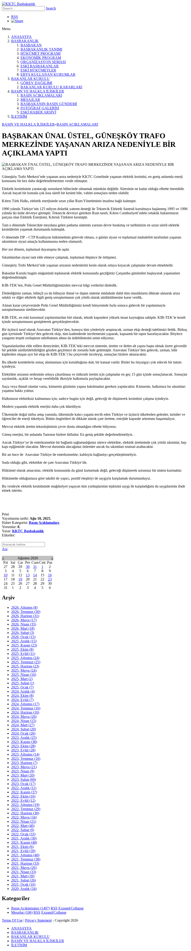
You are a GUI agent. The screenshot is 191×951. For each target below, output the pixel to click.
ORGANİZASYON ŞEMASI (43, 62)
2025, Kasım (24, 645)
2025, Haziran (25, 666)
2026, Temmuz (25, 612)
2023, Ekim (23, 746)
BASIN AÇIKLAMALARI (41, 95)
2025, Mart (22, 679)
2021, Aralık (24, 838)
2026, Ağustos (24, 607)
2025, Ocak (22, 687)
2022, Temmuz (25, 809)
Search (51, 8)
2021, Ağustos (25, 855)
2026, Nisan (23, 624)
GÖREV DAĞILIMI (36, 83)
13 (28, 575)
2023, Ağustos (25, 754)
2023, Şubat (23, 780)
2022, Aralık (23, 788)
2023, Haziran (24, 763)
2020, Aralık (24, 889)
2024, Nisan (23, 721)
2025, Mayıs (24, 670)
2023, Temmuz (25, 759)
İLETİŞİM (19, 116)
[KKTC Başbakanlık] (18, 4)
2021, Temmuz (25, 859)
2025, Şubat (22, 683)
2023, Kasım (24, 742)
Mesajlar (22, 912)
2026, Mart (22, 628)
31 (35, 567)
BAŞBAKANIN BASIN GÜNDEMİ (48, 104)
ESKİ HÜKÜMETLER (38, 70)
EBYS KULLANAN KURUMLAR (47, 74)
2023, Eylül (23, 750)
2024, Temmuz (25, 708)
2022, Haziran (25, 813)
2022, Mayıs (24, 817)
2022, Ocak (23, 834)
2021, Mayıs (24, 868)
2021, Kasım (24, 842)
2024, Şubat (23, 729)
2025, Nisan (23, 675)
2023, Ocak (23, 784)
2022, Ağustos (25, 805)
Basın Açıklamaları (44, 523)
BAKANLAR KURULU (30, 79)
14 (35, 575)
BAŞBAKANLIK (25, 41)
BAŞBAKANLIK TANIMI (41, 49)
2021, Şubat (23, 880)
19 (20, 579)
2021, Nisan (23, 872)
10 (5, 575)
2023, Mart (22, 775)
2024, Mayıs (24, 717)
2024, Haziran (25, 712)
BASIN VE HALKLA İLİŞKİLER (37, 91)
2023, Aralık (24, 738)
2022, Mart (22, 826)
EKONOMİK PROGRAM (40, 58)
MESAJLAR (30, 100)
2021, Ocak (23, 884)
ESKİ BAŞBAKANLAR (39, 66)
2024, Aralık (23, 691)
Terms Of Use (12, 920)
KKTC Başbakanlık (28, 531)
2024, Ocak (23, 733)
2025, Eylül (23, 654)
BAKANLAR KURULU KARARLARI (51, 87)
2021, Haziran (25, 863)
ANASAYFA (21, 37)
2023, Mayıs (24, 767)
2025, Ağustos (25, 658)
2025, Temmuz (25, 662)
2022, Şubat (22, 830)
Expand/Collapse (71, 908)
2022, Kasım (24, 792)
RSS (14, 17)
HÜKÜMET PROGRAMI (40, 53)
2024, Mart (22, 725)
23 (50, 579)
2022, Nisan (23, 821)
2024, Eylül (22, 700)
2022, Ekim (23, 796)
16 (50, 575)
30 (28, 567)
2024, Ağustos (25, 704)
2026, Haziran (25, 616)
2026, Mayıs (24, 620)
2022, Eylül (23, 800)
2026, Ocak (23, 637)
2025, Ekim (22, 649)
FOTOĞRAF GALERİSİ (39, 108)
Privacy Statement (38, 920)
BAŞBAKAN (31, 45)
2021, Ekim (22, 847)
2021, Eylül (23, 851)
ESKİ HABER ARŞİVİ (38, 112)
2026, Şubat (22, 633)
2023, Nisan (22, 771)
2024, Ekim (22, 696)
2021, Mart (22, 876)
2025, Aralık (24, 641)
